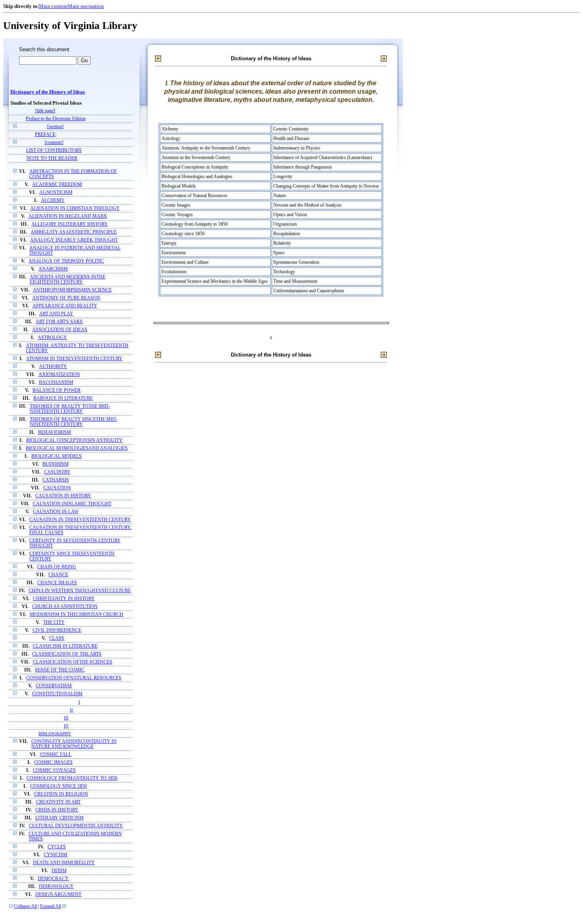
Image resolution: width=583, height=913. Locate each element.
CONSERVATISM (54, 686)
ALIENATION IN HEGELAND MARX (68, 216)
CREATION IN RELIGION (61, 794)
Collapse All (25, 906)
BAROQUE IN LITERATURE (63, 398)
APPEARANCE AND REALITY (65, 306)
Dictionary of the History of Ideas (47, 92)
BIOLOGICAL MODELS (56, 456)
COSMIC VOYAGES (54, 770)
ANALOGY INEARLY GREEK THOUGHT (74, 240)
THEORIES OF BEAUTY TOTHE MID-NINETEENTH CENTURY (70, 409)
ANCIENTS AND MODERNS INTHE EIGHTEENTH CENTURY (67, 279)
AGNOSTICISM (56, 192)
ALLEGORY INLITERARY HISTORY (69, 224)
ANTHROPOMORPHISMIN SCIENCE (72, 290)
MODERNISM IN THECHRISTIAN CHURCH (76, 614)
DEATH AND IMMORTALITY (64, 862)
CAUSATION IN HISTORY (63, 496)
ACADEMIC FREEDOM (57, 184)
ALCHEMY (53, 200)
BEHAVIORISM (54, 432)
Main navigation (86, 6)
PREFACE (45, 134)
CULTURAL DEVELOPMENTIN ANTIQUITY (76, 826)
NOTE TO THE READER (52, 158)
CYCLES (57, 847)
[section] (55, 126)
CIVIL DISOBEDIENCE (57, 630)
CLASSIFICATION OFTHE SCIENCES (72, 662)
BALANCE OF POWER (57, 390)
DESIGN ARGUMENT (58, 894)
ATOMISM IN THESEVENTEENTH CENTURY (74, 358)
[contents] (54, 142)
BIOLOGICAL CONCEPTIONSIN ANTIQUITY (74, 440)
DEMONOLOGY (56, 886)
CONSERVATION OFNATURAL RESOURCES (73, 678)
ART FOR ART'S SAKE (59, 321)
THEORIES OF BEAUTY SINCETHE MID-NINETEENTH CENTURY (73, 422)
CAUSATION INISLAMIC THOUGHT (72, 503)
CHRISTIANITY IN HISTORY (64, 598)
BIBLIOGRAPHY (54, 733)
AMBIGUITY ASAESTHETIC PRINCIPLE (74, 232)
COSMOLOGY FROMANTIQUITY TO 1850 (72, 778)
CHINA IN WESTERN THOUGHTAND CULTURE (80, 590)
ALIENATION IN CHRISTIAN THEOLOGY (75, 208)
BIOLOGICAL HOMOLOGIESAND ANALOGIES (77, 448)
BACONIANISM (56, 382)
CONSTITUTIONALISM (57, 693)
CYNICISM (55, 854)
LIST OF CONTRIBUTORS (54, 150)
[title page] (45, 110)
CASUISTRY (57, 472)
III (66, 717)
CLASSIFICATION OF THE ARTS (67, 654)
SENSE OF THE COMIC (59, 670)
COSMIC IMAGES (53, 762)
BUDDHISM (55, 464)
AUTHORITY (53, 366)
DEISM (59, 870)
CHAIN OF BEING (56, 567)
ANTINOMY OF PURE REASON (66, 298)
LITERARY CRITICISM (59, 818)
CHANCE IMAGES (57, 582)
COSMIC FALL (55, 754)
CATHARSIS (55, 480)
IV (66, 725)
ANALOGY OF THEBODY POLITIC (66, 261)
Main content (53, 6)
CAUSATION (57, 488)
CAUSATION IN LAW (56, 511)
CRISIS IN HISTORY (57, 810)
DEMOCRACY (53, 878)
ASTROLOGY (52, 337)
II (71, 710)
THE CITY (54, 622)
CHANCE (58, 574)
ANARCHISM (53, 269)
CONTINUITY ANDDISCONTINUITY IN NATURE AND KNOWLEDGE (74, 744)
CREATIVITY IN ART (58, 802)
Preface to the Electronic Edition (56, 118)
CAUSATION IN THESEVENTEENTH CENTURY (80, 519)
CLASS (56, 638)
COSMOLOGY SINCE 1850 (58, 786)
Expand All (50, 906)
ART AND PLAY (56, 313)
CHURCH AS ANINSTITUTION (65, 606)
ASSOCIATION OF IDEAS (59, 329)
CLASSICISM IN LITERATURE (65, 646)
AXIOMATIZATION (59, 374)
